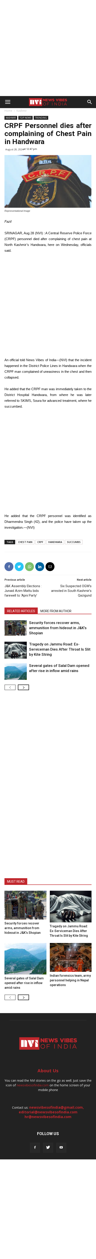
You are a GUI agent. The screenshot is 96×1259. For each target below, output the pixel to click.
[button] (89, 102)
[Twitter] (48, 1148)
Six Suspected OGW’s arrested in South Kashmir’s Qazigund (71, 590)
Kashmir (22, 111)
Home (8, 111)
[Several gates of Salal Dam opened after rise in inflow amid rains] (15, 671)
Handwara (55, 542)
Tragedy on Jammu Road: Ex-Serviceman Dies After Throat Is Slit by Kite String (59, 649)
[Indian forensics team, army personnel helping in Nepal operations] (71, 957)
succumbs (74, 542)
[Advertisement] (48, 48)
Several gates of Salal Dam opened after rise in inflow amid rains (24, 982)
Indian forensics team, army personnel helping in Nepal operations (70, 980)
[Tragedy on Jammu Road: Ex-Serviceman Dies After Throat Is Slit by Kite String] (15, 650)
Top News (25, 117)
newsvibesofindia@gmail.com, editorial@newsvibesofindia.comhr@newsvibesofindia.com (51, 1112)
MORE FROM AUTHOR (55, 611)
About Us (48, 1071)
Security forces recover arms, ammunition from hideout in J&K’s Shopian (58, 627)
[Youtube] (61, 1148)
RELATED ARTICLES (21, 611)
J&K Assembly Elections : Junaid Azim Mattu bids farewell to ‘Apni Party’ (23, 590)
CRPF (40, 542)
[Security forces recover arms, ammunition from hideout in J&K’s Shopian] (15, 628)
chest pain (25, 542)
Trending (41, 117)
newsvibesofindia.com (33, 1085)
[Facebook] (35, 1148)
